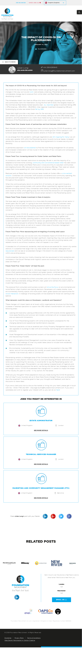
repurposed (10, 251)
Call (61, 587)
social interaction (12, 294)
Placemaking (42, 49)
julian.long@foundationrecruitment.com (59, 71)
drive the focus (52, 287)
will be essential (30, 148)
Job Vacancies (21, 2)
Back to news (10, 62)
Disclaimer (7, 638)
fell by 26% (39, 109)
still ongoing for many (61, 137)
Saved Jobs (34, 2)
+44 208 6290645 (49, 67)
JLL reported (48, 105)
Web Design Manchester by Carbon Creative (19, 640)
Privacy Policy (19, 638)
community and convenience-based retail (48, 163)
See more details (41, 430)
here (58, 390)
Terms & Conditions (34, 638)
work (32, 92)
